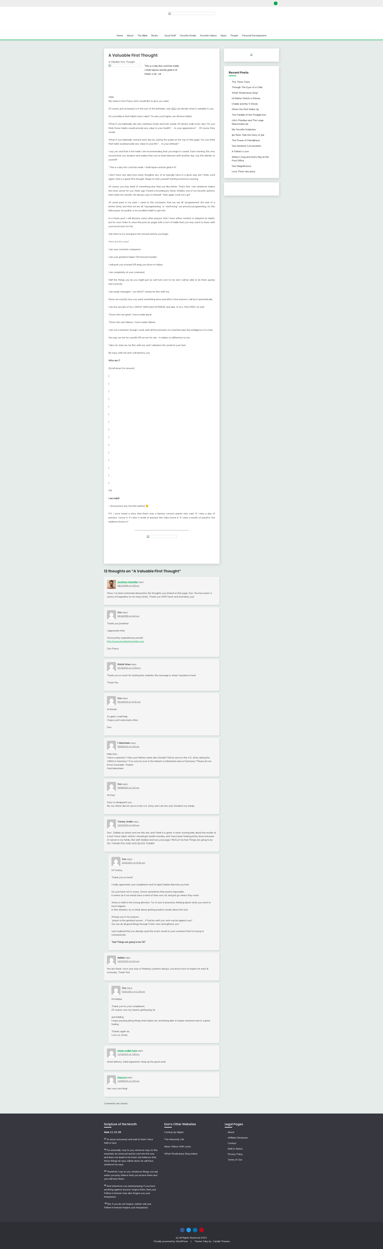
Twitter (188, 1230)
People (234, 35)
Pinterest (201, 1230)
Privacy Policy (235, 1154)
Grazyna (122, 1077)
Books (154, 35)
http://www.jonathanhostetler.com (125, 641)
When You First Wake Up (245, 109)
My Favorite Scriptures (244, 129)
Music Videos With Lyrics (177, 1146)
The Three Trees (241, 81)
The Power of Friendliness (246, 140)
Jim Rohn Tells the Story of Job (248, 134)
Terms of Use (235, 1159)
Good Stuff (170, 35)
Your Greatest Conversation (246, 145)
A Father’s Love (240, 151)
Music (224, 35)
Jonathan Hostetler (127, 581)
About (130, 35)
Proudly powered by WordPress (171, 1241)
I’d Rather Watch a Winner (246, 98)
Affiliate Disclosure (238, 1137)
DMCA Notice (235, 1148)
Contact (232, 1143)
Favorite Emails (188, 35)
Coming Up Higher (174, 1132)
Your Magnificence (241, 165)
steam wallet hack (127, 1050)
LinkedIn (195, 1230)
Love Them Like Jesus (243, 171)
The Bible (142, 35)
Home (120, 35)
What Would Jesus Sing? (245, 92)
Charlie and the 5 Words (245, 103)
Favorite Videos (208, 35)
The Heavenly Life (174, 1139)
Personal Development (254, 35)
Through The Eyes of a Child (247, 87)
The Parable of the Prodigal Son (249, 114)
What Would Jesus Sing (177, 1153)
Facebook (182, 1230)
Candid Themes (221, 1241)
